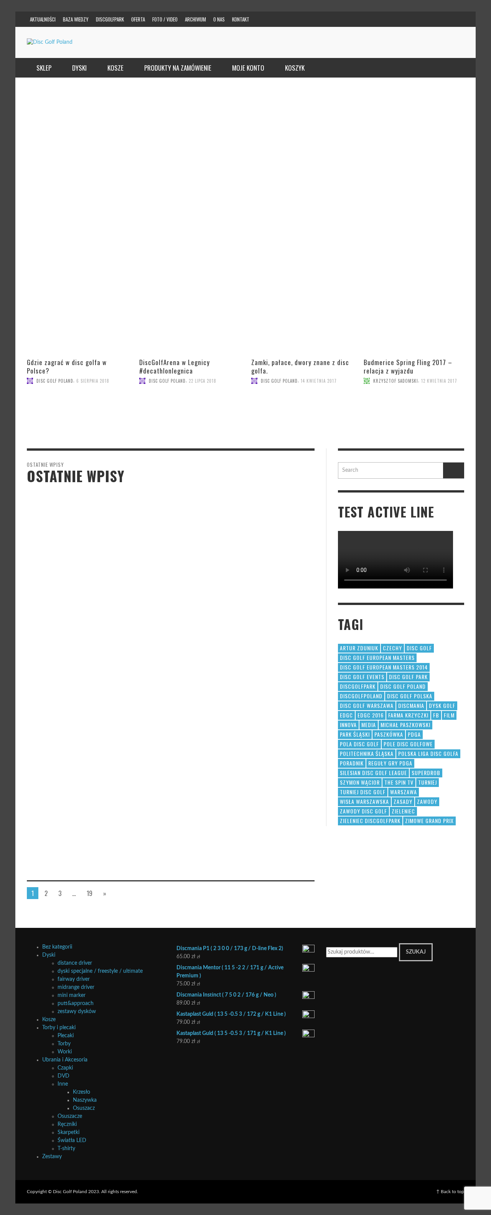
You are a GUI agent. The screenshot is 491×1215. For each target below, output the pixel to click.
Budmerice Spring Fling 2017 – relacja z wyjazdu (408, 366)
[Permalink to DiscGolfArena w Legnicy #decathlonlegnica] (189, 417)
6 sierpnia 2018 (92, 381)
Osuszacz (84, 1108)
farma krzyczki (408, 715)
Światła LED (72, 1140)
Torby (64, 1043)
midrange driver (76, 987)
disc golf (419, 648)
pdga (414, 734)
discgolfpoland (361, 696)
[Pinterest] (411, 19)
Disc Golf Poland (54, 381)
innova (348, 725)
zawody (427, 801)
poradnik (352, 763)
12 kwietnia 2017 (439, 381)
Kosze (49, 1019)
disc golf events (362, 677)
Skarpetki (68, 1132)
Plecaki (66, 1035)
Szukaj (416, 952)
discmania (411, 705)
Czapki (65, 1068)
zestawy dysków (77, 1011)
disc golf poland (403, 686)
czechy (392, 648)
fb (436, 715)
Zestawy (52, 1156)
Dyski (48, 955)
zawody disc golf (363, 811)
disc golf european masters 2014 (384, 667)
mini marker (72, 995)
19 (89, 893)
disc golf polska (409, 696)
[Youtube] (440, 19)
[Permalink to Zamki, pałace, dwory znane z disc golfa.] (301, 417)
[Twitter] (426, 19)
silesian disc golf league (373, 773)
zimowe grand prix (429, 821)
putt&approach (76, 1003)
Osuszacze (70, 1116)
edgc (346, 715)
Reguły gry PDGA (390, 763)
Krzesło (81, 1092)
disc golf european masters (377, 657)
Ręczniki (67, 1124)
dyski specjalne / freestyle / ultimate (100, 971)
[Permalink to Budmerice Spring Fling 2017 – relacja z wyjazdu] (414, 417)
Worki (65, 1052)
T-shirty (66, 1148)
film (449, 715)
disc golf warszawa (367, 705)
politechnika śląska (367, 753)
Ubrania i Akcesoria (64, 1060)
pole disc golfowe (408, 744)
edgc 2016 (371, 715)
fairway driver (74, 979)
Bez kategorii (57, 947)
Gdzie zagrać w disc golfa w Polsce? (67, 366)
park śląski (355, 734)
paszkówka (388, 734)
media (368, 725)
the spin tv (399, 782)
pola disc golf (359, 744)
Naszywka (85, 1100)
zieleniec (403, 811)
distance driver (75, 963)
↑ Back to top (450, 1191)
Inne (63, 1084)
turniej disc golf (363, 792)
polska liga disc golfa (428, 753)
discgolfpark (358, 686)
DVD (63, 1076)
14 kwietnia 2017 (319, 381)
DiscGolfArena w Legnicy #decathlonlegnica (174, 366)
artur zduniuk (359, 648)
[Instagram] (396, 19)
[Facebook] (382, 19)
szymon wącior (360, 782)
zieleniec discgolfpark (370, 821)
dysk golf (442, 705)
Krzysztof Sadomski (395, 381)
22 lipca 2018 (202, 381)
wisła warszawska (364, 801)
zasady (403, 801)
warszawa (403, 792)
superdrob (426, 773)
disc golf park (408, 677)
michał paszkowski (405, 725)
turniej (427, 782)
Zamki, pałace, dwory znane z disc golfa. (300, 366)
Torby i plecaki (59, 1027)
